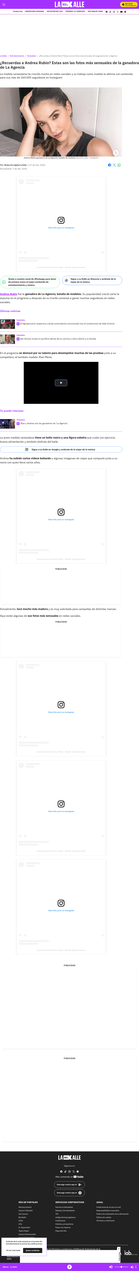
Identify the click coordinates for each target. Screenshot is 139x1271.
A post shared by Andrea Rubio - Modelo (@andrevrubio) (61, 267)
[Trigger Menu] (3, 4)
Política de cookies (103, 1217)
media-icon (69, 1267)
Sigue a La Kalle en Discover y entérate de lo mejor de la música (93, 280)
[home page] (69, 4)
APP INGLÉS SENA (95, 11)
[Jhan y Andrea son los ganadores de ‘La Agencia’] (7, 424)
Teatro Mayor (24, 1231)
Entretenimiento (17, 56)
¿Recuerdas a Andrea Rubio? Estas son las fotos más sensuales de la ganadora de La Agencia (78, 56)
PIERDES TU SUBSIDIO (75, 11)
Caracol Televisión (26, 1211)
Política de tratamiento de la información (112, 1214)
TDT (57, 1214)
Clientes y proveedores (64, 1224)
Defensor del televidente (65, 1211)
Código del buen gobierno (65, 1217)
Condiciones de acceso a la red (108, 1207)
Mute (111, 1267)
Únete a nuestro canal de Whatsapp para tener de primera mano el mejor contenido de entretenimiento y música (32, 282)
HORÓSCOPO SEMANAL (34, 11)
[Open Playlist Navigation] (135, 1267)
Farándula (31, 56)
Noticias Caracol (25, 1207)
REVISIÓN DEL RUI (55, 11)
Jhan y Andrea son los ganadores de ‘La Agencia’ (44, 423)
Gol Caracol (23, 1214)
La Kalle (3, 56)
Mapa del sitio (61, 1231)
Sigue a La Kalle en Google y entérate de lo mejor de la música (63, 449)
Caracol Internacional (27, 1234)
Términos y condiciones (105, 1221)
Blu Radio (22, 1217)
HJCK (21, 1221)
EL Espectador (24, 1227)
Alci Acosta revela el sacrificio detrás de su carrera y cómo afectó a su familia (58, 338)
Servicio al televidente (64, 1207)
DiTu (20, 1224)
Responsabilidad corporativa (107, 1211)
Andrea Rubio (8, 294)
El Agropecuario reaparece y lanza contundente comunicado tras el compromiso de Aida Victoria (67, 323)
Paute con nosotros (62, 1227)
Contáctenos (60, 1221)
